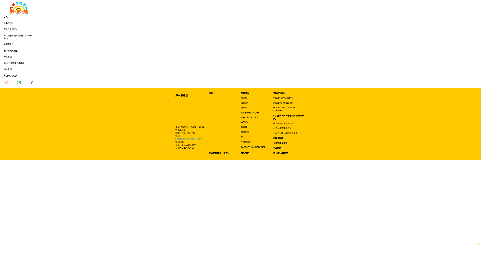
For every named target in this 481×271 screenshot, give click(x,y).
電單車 (244, 108)
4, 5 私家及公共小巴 (250, 113)
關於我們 (8, 69)
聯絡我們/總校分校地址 (14, 63)
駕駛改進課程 (10, 29)
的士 (243, 137)
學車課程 (8, 23)
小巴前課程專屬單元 (282, 128)
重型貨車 (245, 132)
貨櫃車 (244, 127)
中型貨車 (245, 122)
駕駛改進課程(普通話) (283, 103)
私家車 (244, 98)
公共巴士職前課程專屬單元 (285, 133)
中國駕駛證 (9, 44)
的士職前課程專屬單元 (283, 123)
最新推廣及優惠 (11, 51)
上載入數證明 (12, 76)
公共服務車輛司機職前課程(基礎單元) (18, 37)
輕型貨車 (245, 103)
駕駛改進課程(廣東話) (283, 98)
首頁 (6, 17)
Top (478, 244)
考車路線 (8, 57)
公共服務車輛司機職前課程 (253, 147)
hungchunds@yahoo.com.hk (188, 139)
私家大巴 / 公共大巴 (250, 117)
